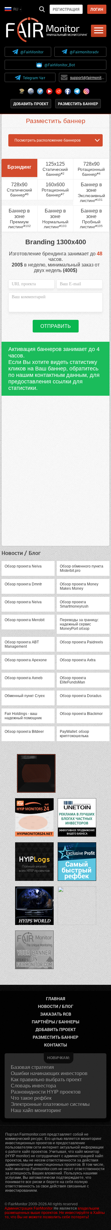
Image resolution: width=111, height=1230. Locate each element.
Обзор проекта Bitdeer (24, 731)
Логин (96, 9)
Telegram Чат (34, 77)
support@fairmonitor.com (87, 77)
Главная (55, 998)
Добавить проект (30, 103)
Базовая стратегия (32, 1067)
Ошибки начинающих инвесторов (49, 1073)
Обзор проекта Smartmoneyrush (74, 604)
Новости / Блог (55, 1006)
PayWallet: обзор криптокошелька (74, 733)
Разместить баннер (78, 103)
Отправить (55, 326)
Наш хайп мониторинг (36, 1110)
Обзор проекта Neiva (23, 566)
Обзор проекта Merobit (24, 620)
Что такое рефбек (31, 1098)
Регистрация (66, 9)
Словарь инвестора (33, 1085)
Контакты (55, 1045)
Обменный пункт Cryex (25, 696)
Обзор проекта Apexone (26, 660)
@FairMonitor (31, 51)
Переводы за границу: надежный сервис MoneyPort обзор (79, 624)
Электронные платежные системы (50, 1104)
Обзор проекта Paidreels (81, 642)
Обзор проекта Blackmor (81, 714)
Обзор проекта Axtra (78, 660)
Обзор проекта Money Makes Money (79, 586)
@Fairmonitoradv (84, 51)
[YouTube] (49, 91)
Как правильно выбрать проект (46, 1079)
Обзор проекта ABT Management (22, 644)
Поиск (42, 9)
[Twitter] (40, 91)
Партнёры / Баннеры (55, 1022)
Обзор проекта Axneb (24, 678)
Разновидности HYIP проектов (46, 1092)
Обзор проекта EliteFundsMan (73, 680)
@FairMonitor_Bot (59, 64)
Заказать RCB (55, 1014)
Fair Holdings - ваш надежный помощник (23, 716)
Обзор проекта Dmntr (23, 584)
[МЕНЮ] (98, 31)
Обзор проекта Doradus (80, 696)
